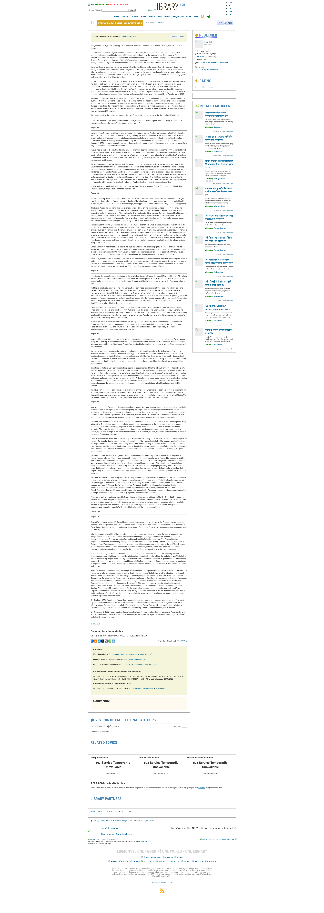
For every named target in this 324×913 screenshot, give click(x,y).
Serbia (180, 857)
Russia (114, 861)
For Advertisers (124, 834)
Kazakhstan (149, 861)
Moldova (163, 861)
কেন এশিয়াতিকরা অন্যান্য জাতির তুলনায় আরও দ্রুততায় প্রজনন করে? (219, 261)
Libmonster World (148, 688)
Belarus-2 (211, 861)
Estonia (187, 861)
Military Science (219, 178)
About (104, 834)
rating (208, 51)
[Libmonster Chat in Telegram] (189, 827)
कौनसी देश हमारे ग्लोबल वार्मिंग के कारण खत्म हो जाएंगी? (218, 138)
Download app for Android (162, 882)
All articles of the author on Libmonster (212, 62)
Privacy (96, 821)
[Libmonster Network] (217, 839)
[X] (102, 641)
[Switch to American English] (231, 3)
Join (226, 22)
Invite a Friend (116, 821)
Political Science (220, 228)
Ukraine (136, 861)
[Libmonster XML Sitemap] (162, 892)
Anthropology (219, 272)
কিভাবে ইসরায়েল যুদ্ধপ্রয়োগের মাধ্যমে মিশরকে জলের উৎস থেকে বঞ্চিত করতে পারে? (219, 164)
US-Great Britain (153, 857)
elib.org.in (96, 623)
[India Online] (199, 47)
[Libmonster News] (229, 5)
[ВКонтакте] (92, 641)
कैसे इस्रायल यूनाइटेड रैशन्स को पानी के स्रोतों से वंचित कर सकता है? (218, 191)
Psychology (218, 320)
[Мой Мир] (99, 641)
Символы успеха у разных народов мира (217, 307)
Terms (102, 821)
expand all (115, 726)
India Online (209, 42)
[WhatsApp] (109, 641)
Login (231, 22)
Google (147, 664)
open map (144, 841)
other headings (211, 56)
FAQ (107, 821)
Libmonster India (136, 688)
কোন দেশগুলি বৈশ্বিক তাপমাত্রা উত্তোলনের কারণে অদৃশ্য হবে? (217, 114)
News (111, 834)
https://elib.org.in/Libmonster (135, 659)
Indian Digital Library (146, 821)
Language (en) (127, 821)
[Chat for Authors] (231, 11)
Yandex (154, 664)
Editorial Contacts (109, 827)
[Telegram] (113, 641)
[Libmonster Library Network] (236, 839)
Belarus (124, 861)
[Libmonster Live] (231, 14)
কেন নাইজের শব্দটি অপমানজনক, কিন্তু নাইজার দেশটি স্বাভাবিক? (219, 217)
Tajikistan (175, 861)
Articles (100, 812)
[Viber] (106, 641)
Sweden (169, 857)
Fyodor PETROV (127, 36)
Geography (218, 127)
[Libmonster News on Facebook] (230, 8)
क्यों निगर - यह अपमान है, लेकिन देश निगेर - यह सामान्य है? (218, 239)
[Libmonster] (89, 830)
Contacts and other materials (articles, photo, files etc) (130, 654)
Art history (200, 56)
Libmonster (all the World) (132, 664)
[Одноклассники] (95, 641)
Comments (160, 22)
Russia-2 (199, 861)
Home (93, 812)
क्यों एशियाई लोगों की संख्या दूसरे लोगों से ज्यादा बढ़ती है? (218, 283)
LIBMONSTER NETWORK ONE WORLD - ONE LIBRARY (162, 851)
